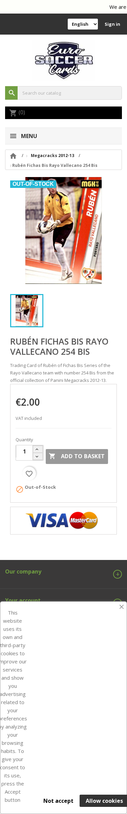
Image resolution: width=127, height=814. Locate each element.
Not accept (58, 801)
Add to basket (77, 456)
